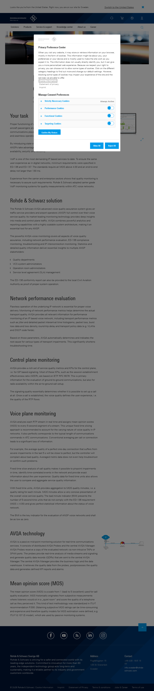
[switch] (110, 108)
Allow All (96, 145)
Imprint (42, 87)
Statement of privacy (49, 84)
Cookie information (48, 81)
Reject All (112, 145)
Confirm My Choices (49, 132)
